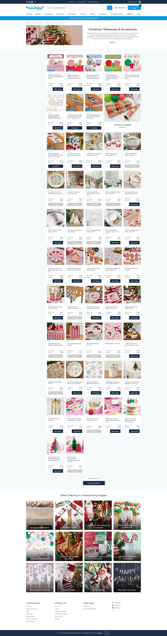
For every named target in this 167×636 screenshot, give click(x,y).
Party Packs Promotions (61, 614)
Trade (139, 14)
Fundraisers (29, 614)
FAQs (27, 611)
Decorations (103, 14)
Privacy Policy (58, 616)
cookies (99, 633)
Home (27, 22)
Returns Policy (30, 616)
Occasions (83, 14)
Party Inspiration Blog (90, 609)
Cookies (57, 609)
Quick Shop (82, 2)
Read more (113, 42)
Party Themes (72, 14)
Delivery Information (31, 609)
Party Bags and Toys (117, 14)
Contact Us (72, 2)
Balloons (92, 14)
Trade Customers (31, 621)
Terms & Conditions (31, 619)
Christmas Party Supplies (37, 22)
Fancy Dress (60, 14)
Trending (29, 14)
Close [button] (107, 633)
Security (57, 619)
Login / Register (93, 2)
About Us (57, 606)
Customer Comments (61, 611)
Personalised (49, 14)
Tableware (130, 14)
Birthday (38, 14)
